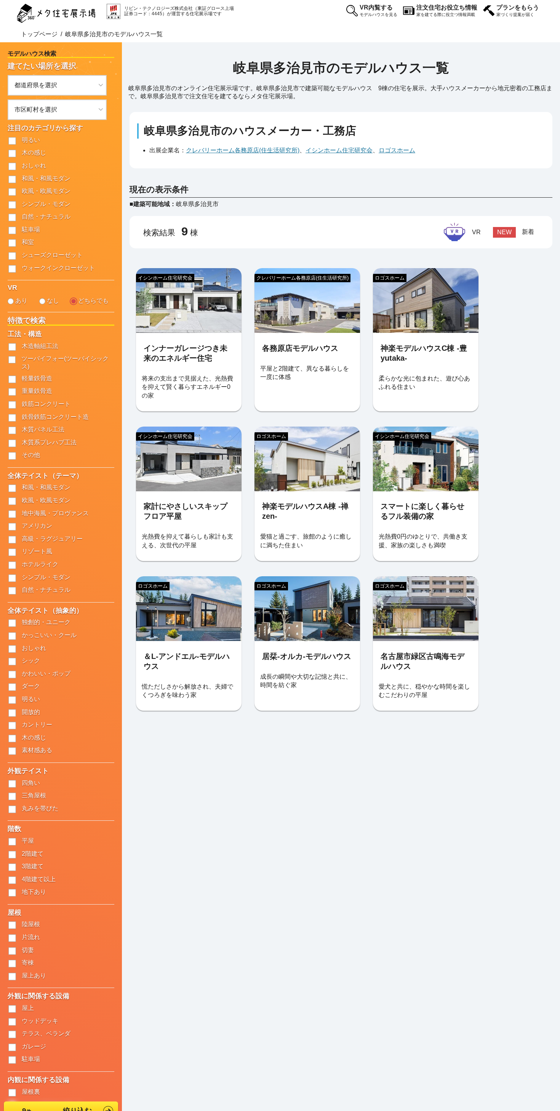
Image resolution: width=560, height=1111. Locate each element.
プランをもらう (517, 10)
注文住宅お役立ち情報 (446, 10)
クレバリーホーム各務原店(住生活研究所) (242, 150)
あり (21, 300)
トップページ (39, 34)
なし (53, 300)
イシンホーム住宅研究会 (339, 150)
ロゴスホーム (397, 150)
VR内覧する (378, 10)
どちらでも (93, 300)
